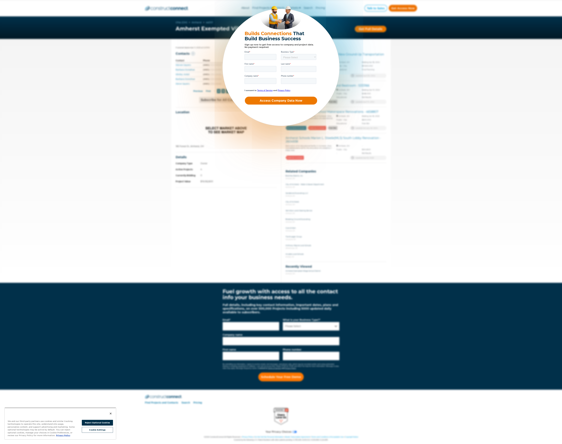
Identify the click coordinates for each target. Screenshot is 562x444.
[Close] (110, 413)
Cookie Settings (97, 430)
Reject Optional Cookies (97, 423)
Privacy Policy (63, 435)
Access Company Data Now (281, 100)
